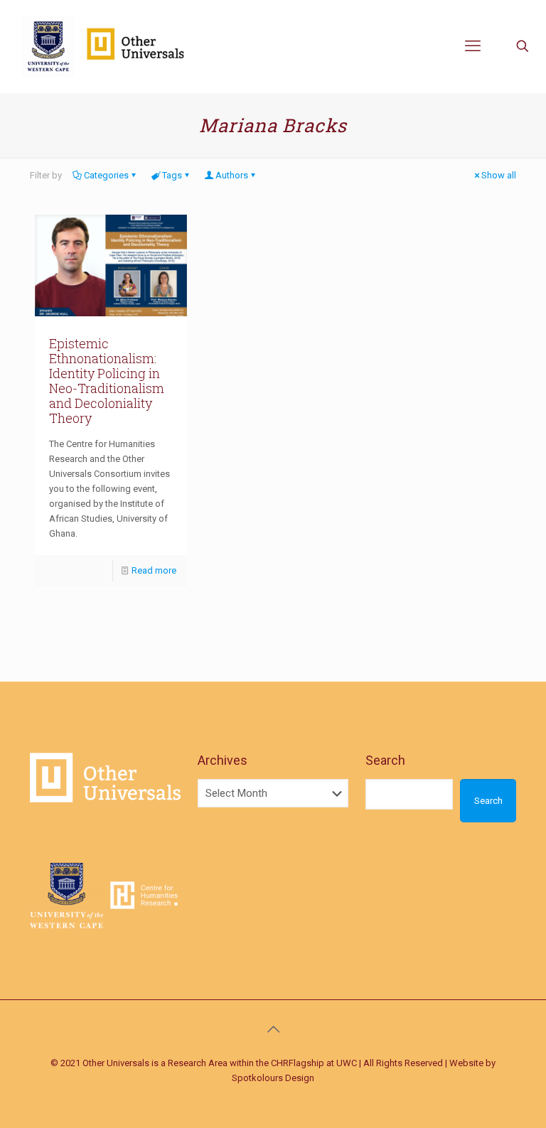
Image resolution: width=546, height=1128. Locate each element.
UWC (346, 1063)
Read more (154, 570)
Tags (172, 175)
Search (385, 760)
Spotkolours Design (273, 1078)
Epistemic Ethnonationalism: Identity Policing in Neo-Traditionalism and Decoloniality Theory (106, 380)
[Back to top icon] (273, 1029)
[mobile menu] (473, 46)
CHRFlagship (297, 1063)
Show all (498, 175)
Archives (222, 760)
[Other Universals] (106, 46)
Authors (231, 175)
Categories (106, 175)
